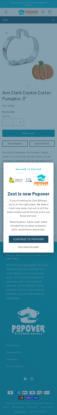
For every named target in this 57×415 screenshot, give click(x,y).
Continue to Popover (28, 239)
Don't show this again (28, 247)
